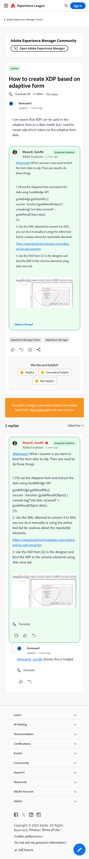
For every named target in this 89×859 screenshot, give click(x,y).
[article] (44, 540)
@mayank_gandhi (30, 659)
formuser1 (25, 103)
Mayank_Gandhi (33, 152)
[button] (22, 94)
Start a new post (39, 410)
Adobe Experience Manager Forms (24, 19)
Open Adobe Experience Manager (42, 48)
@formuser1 (23, 163)
